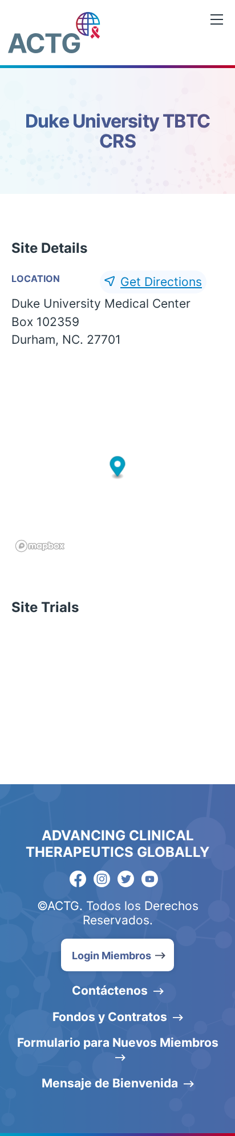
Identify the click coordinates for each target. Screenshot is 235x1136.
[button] (117, 467)
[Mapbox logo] (40, 546)
